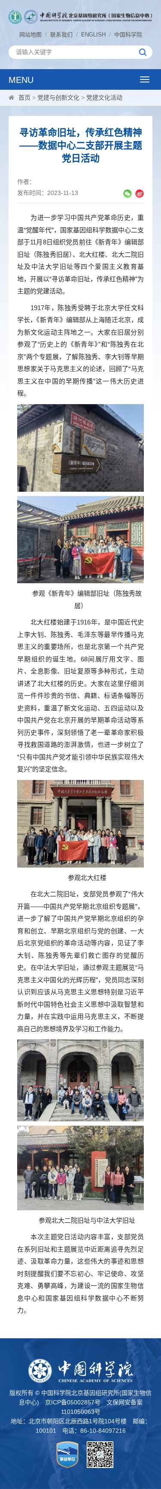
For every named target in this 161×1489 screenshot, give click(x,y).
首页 (24, 97)
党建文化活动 (104, 97)
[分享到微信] (127, 193)
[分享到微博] (139, 193)
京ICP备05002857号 (72, 1402)
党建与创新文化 (58, 97)
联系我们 (61, 34)
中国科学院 (128, 34)
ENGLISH (93, 34)
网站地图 (30, 34)
